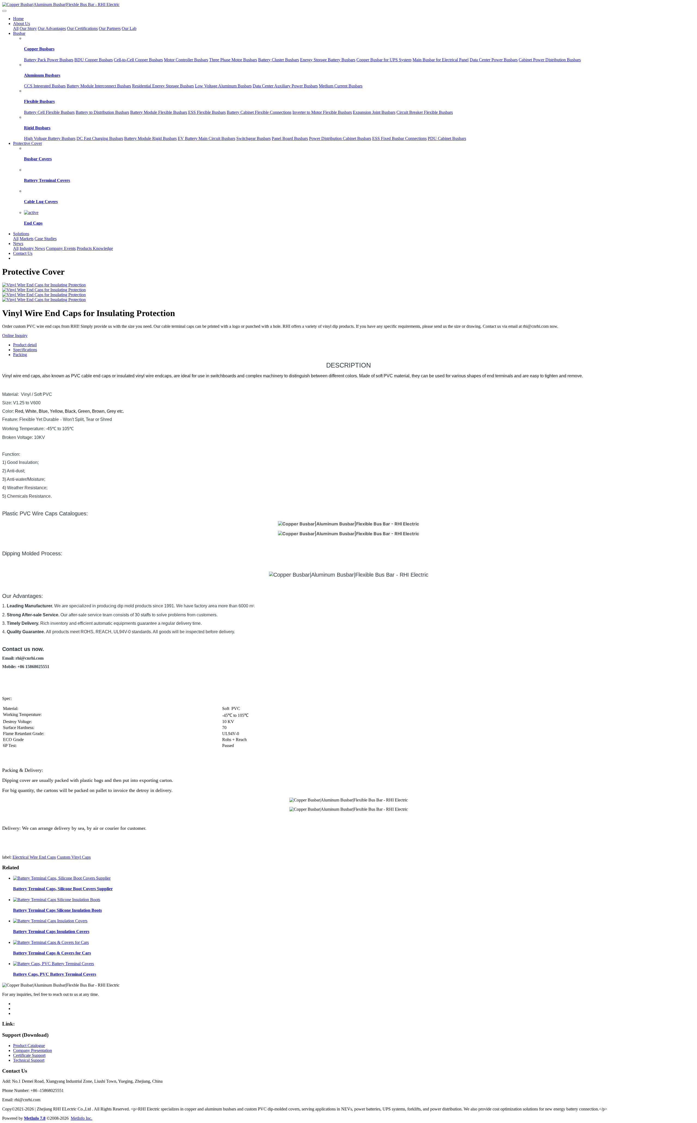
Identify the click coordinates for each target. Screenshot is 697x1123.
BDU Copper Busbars (93, 59)
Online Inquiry (14, 335)
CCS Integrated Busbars (45, 86)
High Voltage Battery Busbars (49, 138)
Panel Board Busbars (290, 138)
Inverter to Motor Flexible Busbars (322, 112)
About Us (21, 23)
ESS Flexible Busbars (207, 112)
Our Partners (110, 28)
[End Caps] (31, 212)
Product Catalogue (29, 1045)
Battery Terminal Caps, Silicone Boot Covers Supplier (63, 888)
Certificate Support (29, 1055)
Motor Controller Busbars (186, 59)
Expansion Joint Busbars (374, 112)
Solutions (21, 233)
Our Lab (129, 28)
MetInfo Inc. (81, 1118)
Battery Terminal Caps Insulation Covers (51, 931)
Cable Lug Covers (41, 201)
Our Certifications (82, 28)
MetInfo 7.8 (34, 1118)
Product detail (25, 344)
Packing (20, 354)
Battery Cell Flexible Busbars (49, 112)
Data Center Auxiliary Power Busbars (285, 86)
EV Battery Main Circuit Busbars (206, 138)
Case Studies (46, 238)
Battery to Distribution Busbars (102, 112)
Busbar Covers (38, 159)
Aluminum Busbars (42, 75)
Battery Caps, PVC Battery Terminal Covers (54, 974)
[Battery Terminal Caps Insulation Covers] (50, 921)
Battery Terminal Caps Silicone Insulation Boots (57, 910)
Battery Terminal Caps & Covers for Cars (52, 953)
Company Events (61, 248)
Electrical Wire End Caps (34, 857)
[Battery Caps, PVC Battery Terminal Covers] (53, 963)
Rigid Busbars (37, 128)
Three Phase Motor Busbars (233, 59)
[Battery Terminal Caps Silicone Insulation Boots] (56, 899)
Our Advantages (52, 28)
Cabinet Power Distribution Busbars (550, 59)
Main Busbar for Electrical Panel (440, 59)
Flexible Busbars (39, 101)
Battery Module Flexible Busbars (158, 112)
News (18, 243)
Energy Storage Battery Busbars (327, 59)
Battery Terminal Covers (47, 180)
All (16, 28)
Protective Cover (27, 143)
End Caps (33, 223)
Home (18, 18)
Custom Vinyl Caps (74, 857)
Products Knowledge (95, 248)
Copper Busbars (39, 49)
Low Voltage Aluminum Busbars (223, 86)
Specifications (25, 349)
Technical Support (28, 1060)
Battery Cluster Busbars (278, 59)
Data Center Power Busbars (494, 59)
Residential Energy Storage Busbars (163, 86)
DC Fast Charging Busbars (100, 138)
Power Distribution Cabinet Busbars (340, 138)
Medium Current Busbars (340, 86)
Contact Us (22, 253)
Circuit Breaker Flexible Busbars (424, 112)
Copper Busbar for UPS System (383, 59)
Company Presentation (32, 1050)
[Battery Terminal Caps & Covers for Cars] (51, 942)
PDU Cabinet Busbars (447, 138)
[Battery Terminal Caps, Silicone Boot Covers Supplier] (62, 878)
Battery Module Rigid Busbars (150, 138)
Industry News (32, 248)
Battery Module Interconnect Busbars (99, 86)
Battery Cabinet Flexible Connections (259, 112)
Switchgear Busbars (253, 138)
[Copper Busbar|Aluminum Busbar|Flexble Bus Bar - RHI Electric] (348, 4)
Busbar (19, 33)
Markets (26, 238)
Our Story (28, 28)
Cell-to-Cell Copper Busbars (138, 59)
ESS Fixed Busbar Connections (399, 138)
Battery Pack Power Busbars (48, 59)
